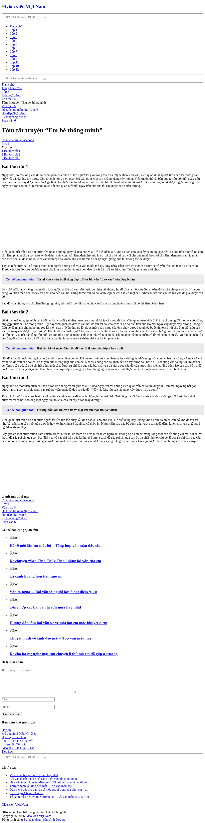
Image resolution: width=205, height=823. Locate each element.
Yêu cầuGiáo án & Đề (14, 746)
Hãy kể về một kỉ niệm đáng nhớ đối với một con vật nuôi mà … (50, 782)
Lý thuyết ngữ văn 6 (14, 117)
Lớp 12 (14, 69)
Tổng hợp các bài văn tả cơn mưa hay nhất (45, 607)
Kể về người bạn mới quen (26, 793)
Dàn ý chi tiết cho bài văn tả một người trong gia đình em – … (49, 789)
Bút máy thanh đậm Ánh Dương (44, 819)
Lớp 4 (13, 40)
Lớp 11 (14, 62)
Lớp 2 (13, 33)
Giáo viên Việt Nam (15, 804)
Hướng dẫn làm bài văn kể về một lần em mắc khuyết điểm (58, 623)
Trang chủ (16, 26)
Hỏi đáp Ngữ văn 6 (14, 113)
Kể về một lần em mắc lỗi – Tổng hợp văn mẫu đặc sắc (55, 545)
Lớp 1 (13, 30)
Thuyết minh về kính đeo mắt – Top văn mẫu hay (51, 638)
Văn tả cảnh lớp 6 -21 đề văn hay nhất (34, 775)
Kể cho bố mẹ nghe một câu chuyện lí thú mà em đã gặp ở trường (64, 654)
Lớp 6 (13, 48)
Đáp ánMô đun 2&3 (10, 731)
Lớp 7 (13, 51)
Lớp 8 (13, 55)
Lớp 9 (13, 58)
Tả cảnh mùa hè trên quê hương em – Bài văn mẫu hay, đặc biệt (50, 796)
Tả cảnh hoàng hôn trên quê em (36, 576)
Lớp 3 (13, 37)
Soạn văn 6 (9, 120)
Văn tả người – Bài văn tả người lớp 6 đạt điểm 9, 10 (53, 592)
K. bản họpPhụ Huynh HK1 (14, 738)
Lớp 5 (13, 44)
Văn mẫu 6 (9, 106)
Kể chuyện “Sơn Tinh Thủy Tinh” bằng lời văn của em (55, 561)
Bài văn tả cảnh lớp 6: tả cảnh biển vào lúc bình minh (43, 778)
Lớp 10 (14, 66)
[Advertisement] (102, 219)
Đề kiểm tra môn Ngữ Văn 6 (20, 109)
